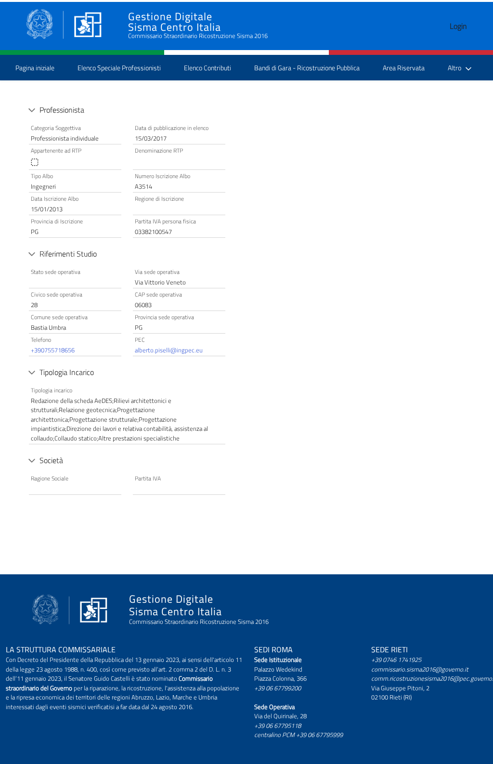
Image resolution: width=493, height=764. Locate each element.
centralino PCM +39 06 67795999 (298, 734)
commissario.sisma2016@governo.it (419, 669)
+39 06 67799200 (277, 688)
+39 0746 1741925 (396, 659)
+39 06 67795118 (277, 725)
